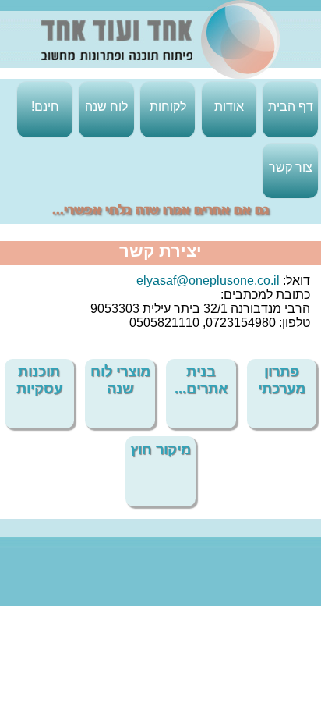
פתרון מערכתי (281, 379)
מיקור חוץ (160, 449)
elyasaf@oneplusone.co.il (208, 280)
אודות (229, 106)
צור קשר (290, 167)
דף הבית (290, 106)
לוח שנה (106, 106)
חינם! (45, 106)
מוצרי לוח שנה (120, 379)
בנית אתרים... (201, 379)
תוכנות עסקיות (39, 379)
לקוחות (168, 106)
